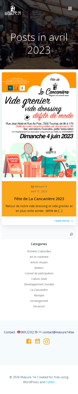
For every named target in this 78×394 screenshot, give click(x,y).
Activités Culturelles (39, 251)
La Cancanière (39, 290)
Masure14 (41, 186)
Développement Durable (39, 284)
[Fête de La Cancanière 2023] (39, 125)
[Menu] (70, 8)
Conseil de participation (39, 273)
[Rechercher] (71, 234)
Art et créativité (39, 257)
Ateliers (39, 268)
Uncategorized (39, 301)
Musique (39, 295)
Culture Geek (39, 279)
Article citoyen (39, 262)
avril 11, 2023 (39, 191)
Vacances (39, 306)
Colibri (50, 382)
